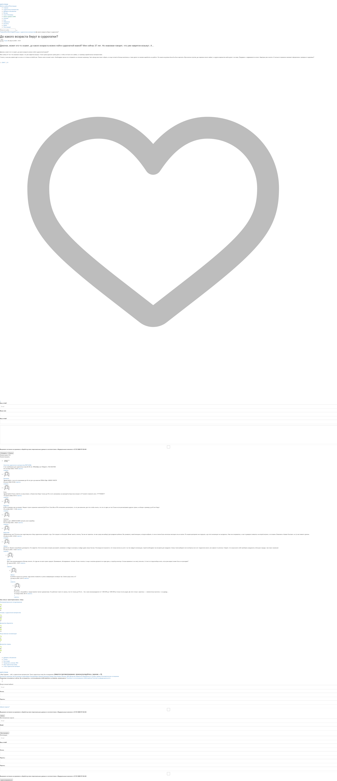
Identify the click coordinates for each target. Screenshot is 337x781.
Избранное (7, 22)
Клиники (6, 18)
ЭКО (68, 676)
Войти (5, 25)
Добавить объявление (10, 11)
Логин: (2, 691)
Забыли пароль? (5, 707)
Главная (6, 8)
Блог (5, 20)
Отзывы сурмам (96, 676)
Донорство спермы (5, 644)
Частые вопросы (17, 676)
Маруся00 (6, 532)
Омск (55, 676)
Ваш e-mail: (3, 742)
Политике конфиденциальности (101, 678)
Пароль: (2, 699)
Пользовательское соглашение (110, 676)
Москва (6, 13)
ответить (20, 468)
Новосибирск (26, 676)
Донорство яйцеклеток (6, 623)
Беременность (87, 676)
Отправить (4, 453)
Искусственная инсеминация (8, 633)
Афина (5, 546)
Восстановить (5, 733)
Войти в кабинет (4, 6)
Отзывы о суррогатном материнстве (10, 612)
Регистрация (12, 6)
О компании (8, 676)
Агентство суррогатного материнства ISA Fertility (17, 465)
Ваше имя (3, 411)
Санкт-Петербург (8, 15)
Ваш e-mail (3, 403)
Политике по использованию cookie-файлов (79, 678)
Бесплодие (7, 661)
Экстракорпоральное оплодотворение (11, 602)
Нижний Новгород (43, 676)
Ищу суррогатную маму (10, 664)
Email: (2, 725)
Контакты (6, 23)
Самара (51, 676)
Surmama (6, 478)
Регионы (64, 676)
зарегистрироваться (6, 780)
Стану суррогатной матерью (12, 666)
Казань (59, 676)
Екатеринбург (34, 676)
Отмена (11, 453)
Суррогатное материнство (11, 9)
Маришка (6, 505)
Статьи (5, 659)
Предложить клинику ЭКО (11, 663)
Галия (5, 40)
